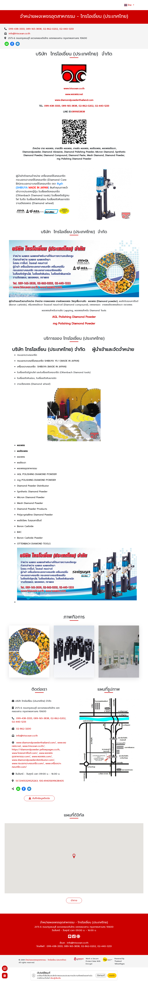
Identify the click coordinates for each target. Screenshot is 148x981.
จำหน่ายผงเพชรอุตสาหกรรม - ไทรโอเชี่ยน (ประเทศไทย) (45, 960)
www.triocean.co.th (74, 88)
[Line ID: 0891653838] (6, 44)
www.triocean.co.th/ (33, 746)
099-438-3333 (17, 29)
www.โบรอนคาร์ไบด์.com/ (25, 753)
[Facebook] (12, 44)
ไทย (130, 5)
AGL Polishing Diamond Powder (74, 317)
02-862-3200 (23, 729)
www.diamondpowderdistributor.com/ (33, 760)
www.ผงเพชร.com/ (42, 756)
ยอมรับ (112, 975)
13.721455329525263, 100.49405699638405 (40, 781)
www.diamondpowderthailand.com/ (36, 742)
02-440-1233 (66, 29)
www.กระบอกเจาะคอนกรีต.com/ (28, 763)
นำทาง (74, 900)
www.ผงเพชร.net (74, 94)
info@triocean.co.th (19, 33)
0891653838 (78, 111)
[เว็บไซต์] (17, 44)
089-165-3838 (34, 29)
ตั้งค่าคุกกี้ (101, 975)
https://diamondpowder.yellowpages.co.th (36, 749)
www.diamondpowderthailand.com (74, 100)
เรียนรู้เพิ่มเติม (55, 978)
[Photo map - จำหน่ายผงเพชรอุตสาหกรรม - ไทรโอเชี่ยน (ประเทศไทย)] (108, 740)
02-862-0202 (50, 29)
